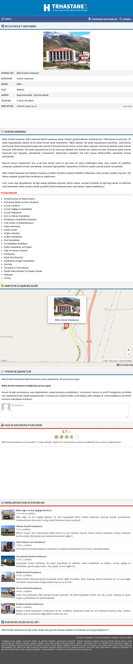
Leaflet (105, 361)
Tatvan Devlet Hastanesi (29, 526)
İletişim (115, 638)
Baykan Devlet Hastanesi (29, 604)
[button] (66, 326)
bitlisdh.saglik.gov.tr (27, 106)
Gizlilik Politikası (102, 638)
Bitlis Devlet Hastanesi (67, 319)
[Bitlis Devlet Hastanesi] (66, 50)
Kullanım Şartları (85, 638)
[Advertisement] (66, 118)
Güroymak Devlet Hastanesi (31, 556)
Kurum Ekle (126, 638)
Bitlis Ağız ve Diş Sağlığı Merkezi (34, 510)
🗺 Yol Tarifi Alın (125, 365)
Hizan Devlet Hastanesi (29, 588)
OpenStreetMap (125, 361)
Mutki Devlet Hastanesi (28, 572)
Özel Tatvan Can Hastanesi (30, 542)
